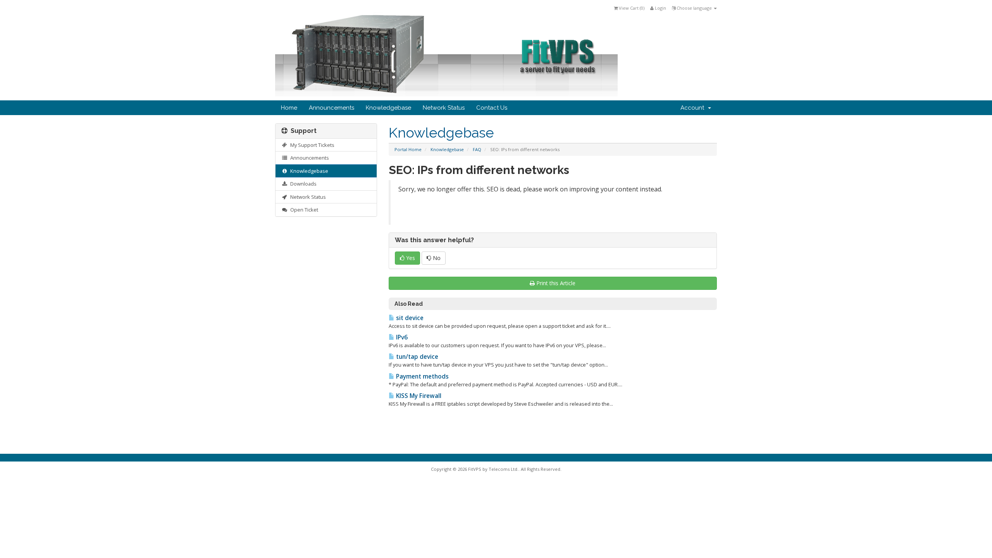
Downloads (302, 183)
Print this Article (555, 283)
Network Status (444, 107)
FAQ (477, 149)
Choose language (694, 8)
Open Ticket (303, 209)
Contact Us (491, 107)
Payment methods (421, 376)
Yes (410, 258)
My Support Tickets (311, 144)
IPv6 (401, 337)
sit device (409, 318)
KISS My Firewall (417, 396)
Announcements (331, 107)
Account (693, 107)
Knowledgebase (388, 107)
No (436, 258)
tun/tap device (416, 357)
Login (660, 8)
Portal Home (408, 149)
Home (289, 107)
